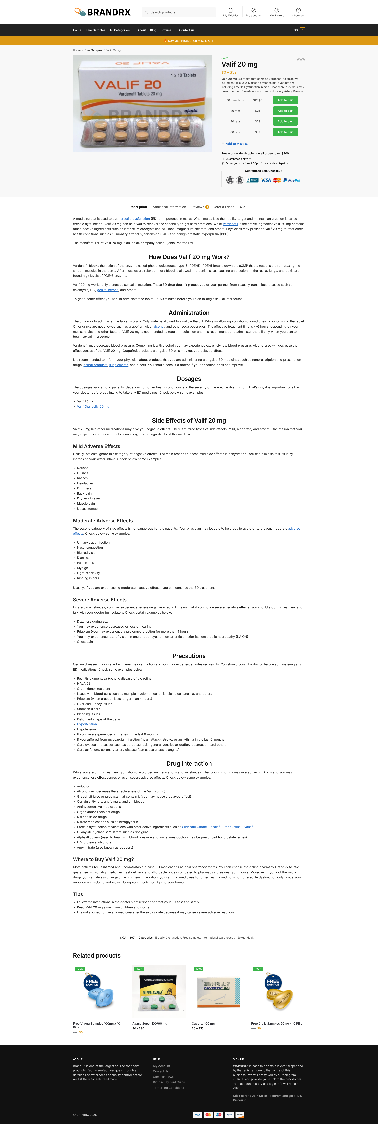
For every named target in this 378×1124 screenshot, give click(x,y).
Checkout (298, 15)
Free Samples (93, 50)
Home (77, 50)
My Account (161, 1066)
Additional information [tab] (169, 207)
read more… (110, 1079)
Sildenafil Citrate (194, 827)
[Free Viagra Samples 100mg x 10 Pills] (100, 991)
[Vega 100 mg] (303, 60)
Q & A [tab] (244, 207)
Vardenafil (230, 224)
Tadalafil (215, 827)
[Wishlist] (120, 971)
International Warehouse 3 (219, 937)
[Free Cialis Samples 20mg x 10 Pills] (278, 991)
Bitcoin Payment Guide (169, 1082)
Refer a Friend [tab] (223, 207)
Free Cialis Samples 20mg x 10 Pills (276, 1023)
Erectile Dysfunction (168, 937)
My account (254, 15)
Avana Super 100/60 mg (149, 1023)
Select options (159, 1036)
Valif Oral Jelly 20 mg (93, 406)
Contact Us (161, 1071)
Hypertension (87, 724)
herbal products (95, 365)
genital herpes (107, 290)
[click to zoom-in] (142, 103)
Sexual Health (246, 937)
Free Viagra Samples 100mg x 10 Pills (96, 1025)
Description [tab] (138, 207)
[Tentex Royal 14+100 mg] (299, 60)
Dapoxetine (231, 827)
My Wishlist (230, 15)
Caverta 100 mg (203, 1023)
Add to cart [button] (99, 1040)
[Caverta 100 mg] (218, 991)
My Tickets (277, 15)
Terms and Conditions (168, 1088)
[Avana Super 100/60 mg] (159, 991)
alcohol (158, 326)
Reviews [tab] (200, 207)
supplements (118, 365)
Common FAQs (163, 1077)
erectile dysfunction (135, 219)
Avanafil (248, 827)
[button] (299, 30)
